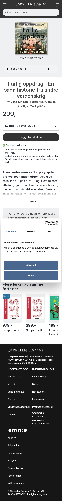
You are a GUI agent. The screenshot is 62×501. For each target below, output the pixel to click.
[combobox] (31, 12)
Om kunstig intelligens (38, 414)
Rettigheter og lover (37, 494)
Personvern (38, 399)
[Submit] (6, 12)
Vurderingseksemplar (19, 406)
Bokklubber (14, 445)
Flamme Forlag (15, 468)
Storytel (12, 460)
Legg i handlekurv (31, 137)
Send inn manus (16, 391)
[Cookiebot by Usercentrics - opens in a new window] (44, 223)
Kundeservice (15, 376)
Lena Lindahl (20, 101)
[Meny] (5, 5)
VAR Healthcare (16, 483)
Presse (11, 399)
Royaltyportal (39, 391)
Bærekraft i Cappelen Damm (41, 422)
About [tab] (50, 231)
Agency (12, 437)
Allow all (31, 265)
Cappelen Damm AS (20, 491)
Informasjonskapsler (42, 406)
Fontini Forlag (14, 475)
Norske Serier (15, 453)
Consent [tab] (11, 231)
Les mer (31, 201)
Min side (12, 384)
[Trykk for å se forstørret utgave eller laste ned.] (31, 38)
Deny (31, 275)
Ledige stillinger (40, 376)
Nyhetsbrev (38, 384)
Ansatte (11, 414)
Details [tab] (31, 231)
